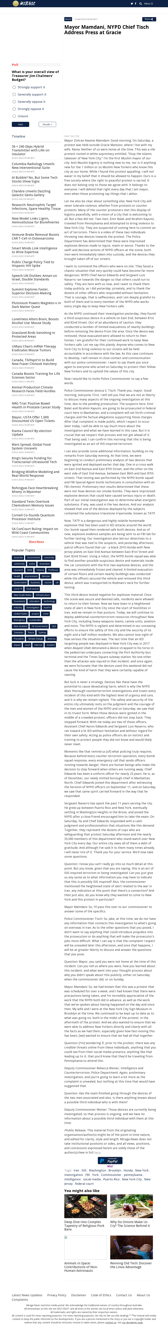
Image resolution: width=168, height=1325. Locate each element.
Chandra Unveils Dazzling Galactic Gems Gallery (31, 193)
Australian (45, 563)
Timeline (18, 136)
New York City (132, 1179)
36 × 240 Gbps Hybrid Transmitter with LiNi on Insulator (30, 150)
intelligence (72, 1179)
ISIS (84, 1170)
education (35, 601)
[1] (130, 1315)
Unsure (23, 116)
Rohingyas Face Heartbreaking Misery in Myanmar (35, 490)
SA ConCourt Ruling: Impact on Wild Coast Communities (35, 531)
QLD (54, 626)
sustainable (35, 619)
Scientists (18, 632)
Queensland (20, 582)
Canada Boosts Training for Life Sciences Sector (36, 376)
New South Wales (23, 594)
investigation (73, 1175)
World (68, 19)
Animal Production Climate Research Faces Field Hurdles (33, 389)
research (18, 569)
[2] (132, 1315)
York (95, 1175)
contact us (110, 1322)
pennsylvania (133, 1175)
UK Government (40, 626)
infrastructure (43, 594)
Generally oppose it (31, 102)
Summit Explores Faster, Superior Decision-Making (31, 291)
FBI (87, 1175)
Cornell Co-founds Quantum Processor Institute (33, 517)
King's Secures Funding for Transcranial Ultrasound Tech (34, 460)
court (27, 644)
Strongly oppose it (31, 109)
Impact (17, 644)
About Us (143, 1295)
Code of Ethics (101, 1295)
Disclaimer (78, 1295)
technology (49, 601)
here (97, 1152)
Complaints (20, 1299)
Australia (18, 557)
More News (36, 541)
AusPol (47, 607)
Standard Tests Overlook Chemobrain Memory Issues (33, 503)
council (47, 582)
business (35, 582)
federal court (84, 1184)
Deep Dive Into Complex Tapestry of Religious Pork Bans (84, 1226)
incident (51, 644)
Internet (38, 644)
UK (57, 582)
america (51, 638)
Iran (76, 1170)
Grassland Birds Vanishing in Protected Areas (33, 335)
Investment (19, 601)
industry (18, 607)
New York (142, 1170)
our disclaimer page (132, 1322)
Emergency (19, 619)
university (49, 557)
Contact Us (124, 1295)
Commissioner (111, 1175)
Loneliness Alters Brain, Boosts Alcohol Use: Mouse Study (35, 321)
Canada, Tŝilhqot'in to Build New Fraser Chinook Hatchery (34, 362)
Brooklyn (114, 1170)
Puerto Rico (111, 1179)
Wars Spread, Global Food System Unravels (31, 446)
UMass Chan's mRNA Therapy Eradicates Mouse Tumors (34, 348)
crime (46, 613)
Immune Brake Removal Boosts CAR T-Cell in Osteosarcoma (35, 236)
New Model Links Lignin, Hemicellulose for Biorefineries (35, 220)
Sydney (42, 632)
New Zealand (20, 626)
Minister (46, 576)
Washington (97, 1170)
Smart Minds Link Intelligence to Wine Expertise (34, 250)
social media (92, 1179)
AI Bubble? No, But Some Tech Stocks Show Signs (34, 179)
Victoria (40, 569)
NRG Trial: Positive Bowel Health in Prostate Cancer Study (36, 405)
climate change (35, 638)
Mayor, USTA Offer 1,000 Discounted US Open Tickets (33, 419)
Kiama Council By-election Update (32, 433)
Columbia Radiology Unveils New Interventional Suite (33, 166)
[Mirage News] (25, 3)
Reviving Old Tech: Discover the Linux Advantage (131, 1265)
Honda (128, 1170)
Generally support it (32, 94)
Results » (47, 124)
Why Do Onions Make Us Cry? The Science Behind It (130, 1224)
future (31, 632)
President (19, 638)
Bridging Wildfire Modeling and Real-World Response (35, 474)
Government (33, 557)
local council (33, 588)
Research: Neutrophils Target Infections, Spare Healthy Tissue (36, 207)
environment (31, 576)
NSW (29, 569)
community (19, 563)
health (17, 576)
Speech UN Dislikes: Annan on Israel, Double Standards (34, 278)
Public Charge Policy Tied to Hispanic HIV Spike (33, 264)
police (32, 563)
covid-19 (18, 588)
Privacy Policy (56, 1295)
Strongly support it (31, 87)
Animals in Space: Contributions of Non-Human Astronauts (81, 1267)
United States (20, 613)
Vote (20, 124)
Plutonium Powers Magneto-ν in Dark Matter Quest (36, 305)
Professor (53, 569)
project (35, 613)
